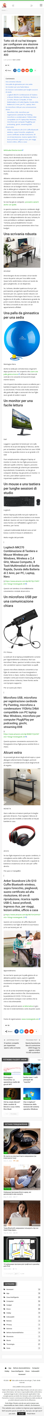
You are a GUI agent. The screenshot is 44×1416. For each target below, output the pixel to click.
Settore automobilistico (14, 1332)
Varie (8, 1348)
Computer (7, 1073)
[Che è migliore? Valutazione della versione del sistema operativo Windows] (31, 1094)
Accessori (9, 1289)
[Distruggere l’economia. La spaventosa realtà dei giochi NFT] (12, 1069)
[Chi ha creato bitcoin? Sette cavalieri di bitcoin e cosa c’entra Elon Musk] (12, 1094)
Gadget (9, 1305)
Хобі (5, 1152)
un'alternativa (28, 1006)
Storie (8, 1340)
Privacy (9, 1325)
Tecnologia (10, 1344)
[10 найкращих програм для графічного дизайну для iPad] (22, 1249)
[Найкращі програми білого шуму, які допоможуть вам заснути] (22, 1177)
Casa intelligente (12, 1297)
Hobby (8, 1313)
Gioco (8, 1309)
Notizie (9, 1321)
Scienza (9, 1328)
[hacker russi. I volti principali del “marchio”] (31, 1069)
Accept (21, 1414)
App (7, 1293)
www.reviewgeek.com (30, 1019)
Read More (31, 1413)
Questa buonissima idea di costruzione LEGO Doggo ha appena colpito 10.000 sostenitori (32, 1048)
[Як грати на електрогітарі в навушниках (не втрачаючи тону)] (22, 1141)
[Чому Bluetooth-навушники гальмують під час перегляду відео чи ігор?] (22, 1213)
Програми (7, 1188)
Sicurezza (9, 1336)
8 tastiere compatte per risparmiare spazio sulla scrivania (12, 1045)
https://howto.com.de (27, 1390)
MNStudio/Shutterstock (13, 150)
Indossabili (10, 1317)
